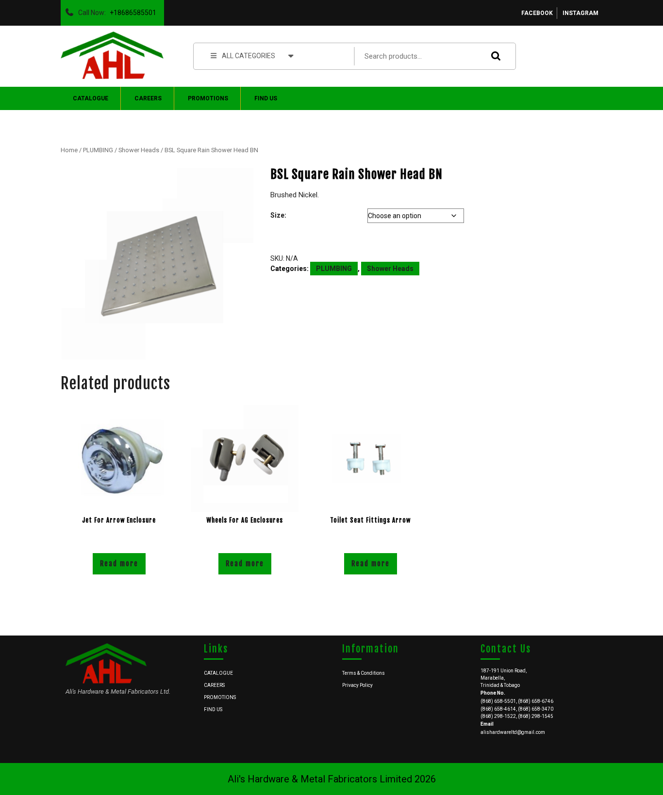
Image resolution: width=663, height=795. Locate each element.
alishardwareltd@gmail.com (513, 732)
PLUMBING (98, 150)
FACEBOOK (537, 13)
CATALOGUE (90, 98)
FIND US (265, 98)
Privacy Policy (357, 685)
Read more (119, 563)
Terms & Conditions (363, 673)
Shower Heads (138, 150)
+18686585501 (131, 10)
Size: (278, 215)
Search (493, 56)
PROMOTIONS (208, 98)
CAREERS (148, 98)
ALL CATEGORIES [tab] (248, 56)
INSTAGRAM (580, 13)
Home (69, 150)
